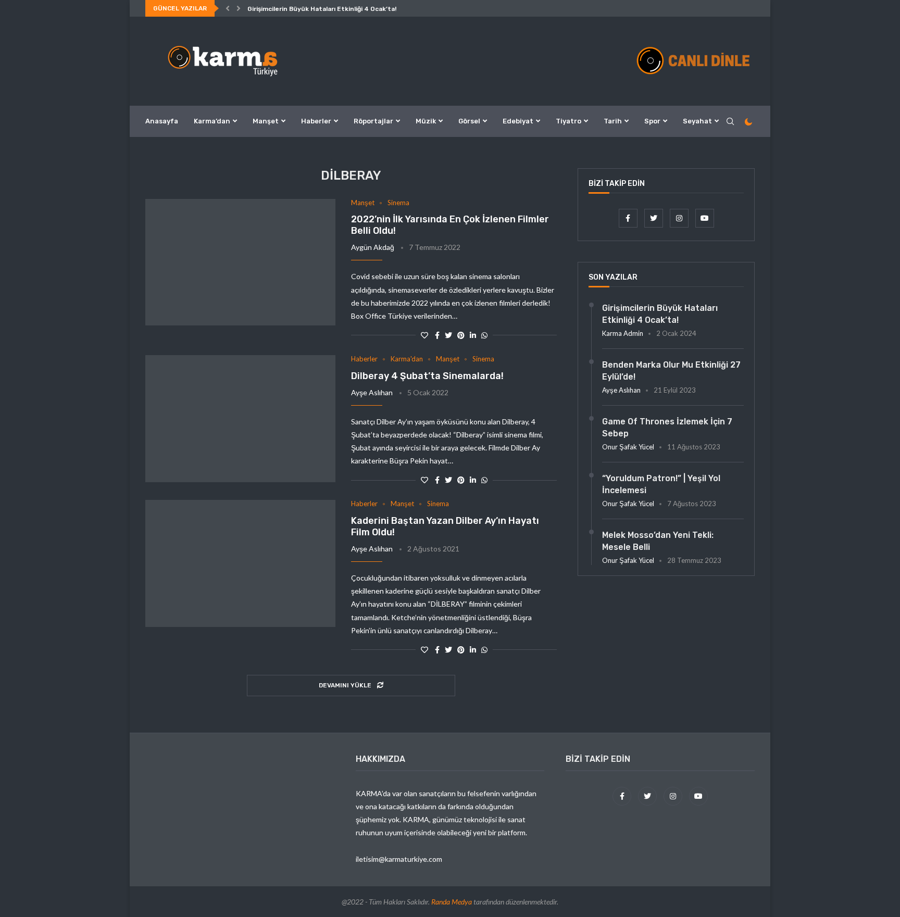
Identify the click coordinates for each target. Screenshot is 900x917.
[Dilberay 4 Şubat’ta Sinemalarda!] (240, 418)
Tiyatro (568, 121)
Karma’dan (212, 121)
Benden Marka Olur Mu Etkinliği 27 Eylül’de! (671, 370)
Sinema (398, 203)
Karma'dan (407, 359)
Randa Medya (451, 901)
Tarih (613, 121)
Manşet (266, 121)
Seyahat (697, 121)
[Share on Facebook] (437, 335)
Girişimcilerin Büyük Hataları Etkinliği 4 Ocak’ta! (321, 8)
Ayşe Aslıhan (372, 392)
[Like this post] (424, 335)
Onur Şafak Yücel (628, 447)
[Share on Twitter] (448, 335)
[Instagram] (680, 217)
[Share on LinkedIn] (473, 335)
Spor (652, 121)
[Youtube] (705, 217)
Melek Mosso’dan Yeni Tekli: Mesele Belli (658, 540)
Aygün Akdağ (372, 247)
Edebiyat (518, 121)
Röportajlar (373, 121)
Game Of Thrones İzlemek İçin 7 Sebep (667, 427)
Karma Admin (622, 333)
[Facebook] (629, 217)
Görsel (469, 121)
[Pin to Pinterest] (461, 335)
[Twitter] (654, 217)
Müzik (426, 121)
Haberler (316, 121)
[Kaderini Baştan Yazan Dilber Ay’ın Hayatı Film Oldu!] (240, 563)
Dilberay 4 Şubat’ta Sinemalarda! (427, 376)
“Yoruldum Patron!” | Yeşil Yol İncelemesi (661, 484)
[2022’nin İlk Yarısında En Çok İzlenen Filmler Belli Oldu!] (240, 262)
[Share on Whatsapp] (484, 335)
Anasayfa (161, 121)
